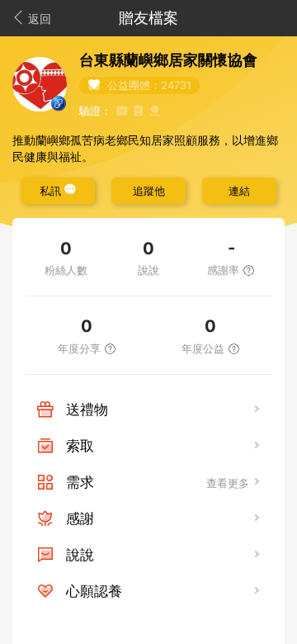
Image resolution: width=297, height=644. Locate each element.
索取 (80, 446)
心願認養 (94, 591)
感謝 (80, 518)
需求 (80, 482)
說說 (80, 555)
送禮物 (87, 409)
